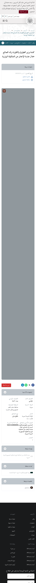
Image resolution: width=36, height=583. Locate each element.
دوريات (11, 43)
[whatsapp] (26, 386)
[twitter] (29, 386)
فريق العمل (12, 552)
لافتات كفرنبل (5, 43)
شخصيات (23, 43)
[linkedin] (22, 386)
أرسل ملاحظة (23, 11)
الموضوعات (12, 535)
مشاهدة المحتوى (26, 80)
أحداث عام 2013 (30, 556)
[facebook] (32, 386)
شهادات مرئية (12, 519)
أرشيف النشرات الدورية (10, 564)
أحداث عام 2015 (30, 564)
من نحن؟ (13, 548)
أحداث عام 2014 (30, 560)
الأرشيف (25, 30)
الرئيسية (32, 30)
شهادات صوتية (11, 523)
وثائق (33, 43)
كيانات (29, 43)
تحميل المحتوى (26, 76)
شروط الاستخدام (11, 560)
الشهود (13, 531)
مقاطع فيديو (17, 30)
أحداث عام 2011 (30, 548)
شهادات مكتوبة (11, 527)
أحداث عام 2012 (30, 552)
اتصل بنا (13, 556)
